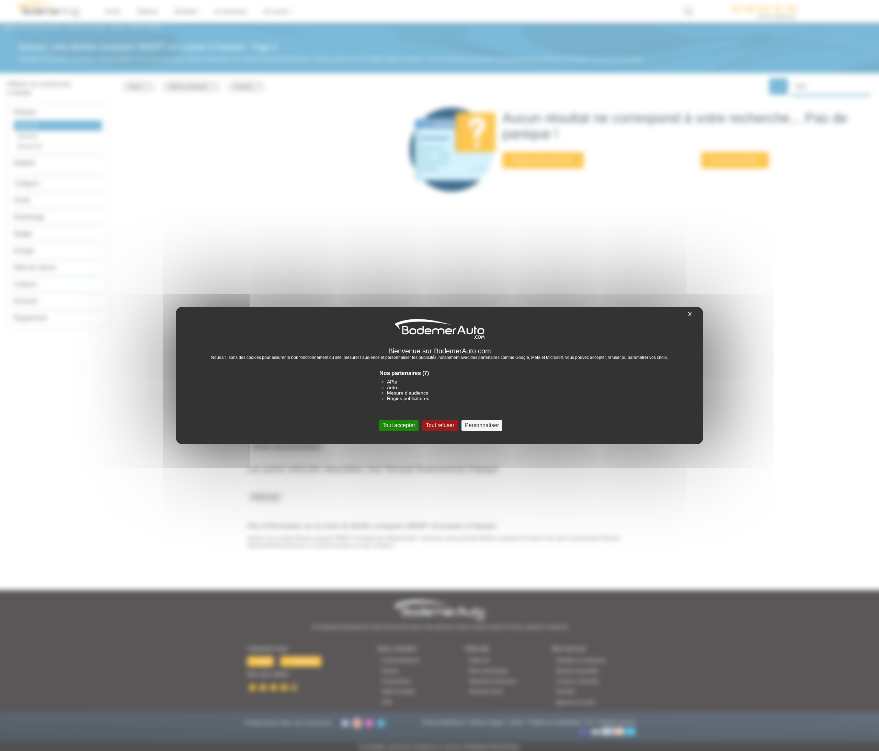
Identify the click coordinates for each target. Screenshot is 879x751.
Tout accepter (399, 425)
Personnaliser (482, 425)
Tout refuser (440, 425)
